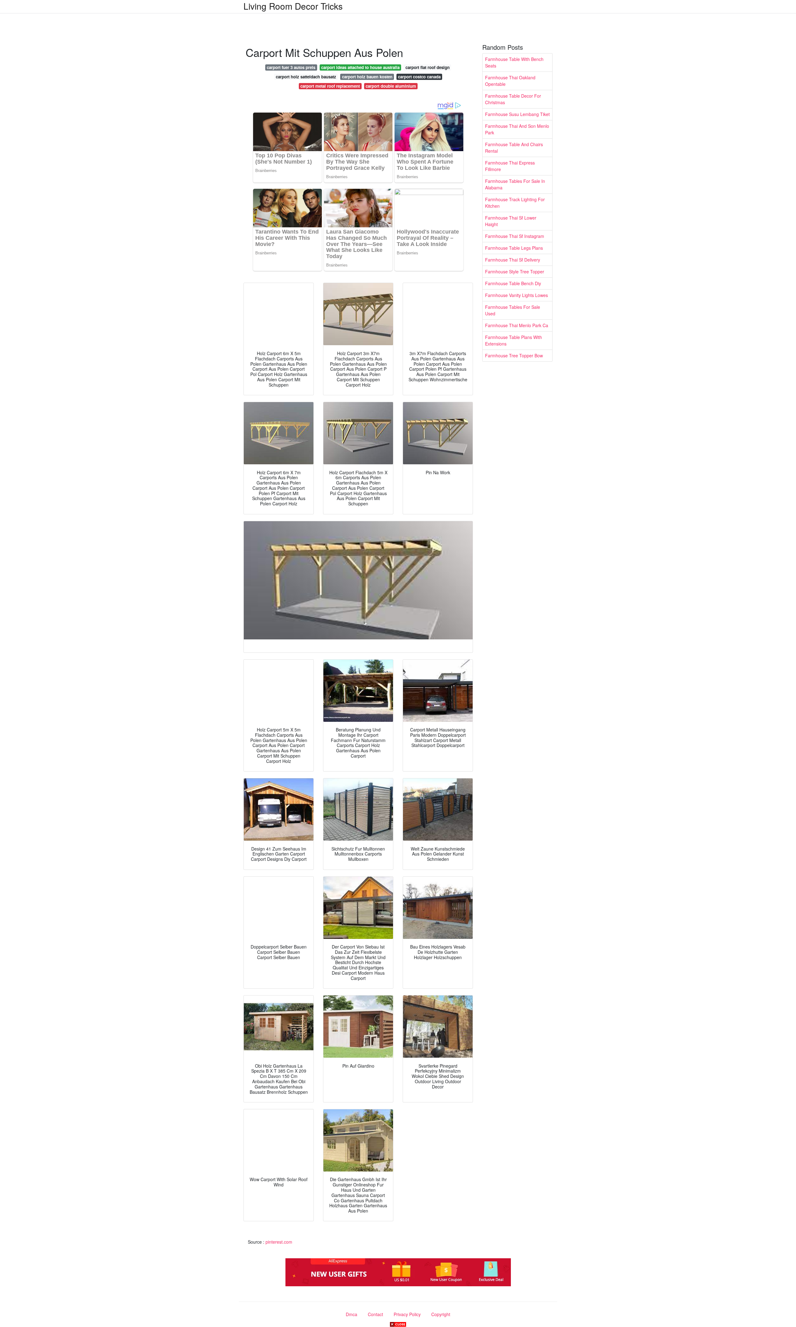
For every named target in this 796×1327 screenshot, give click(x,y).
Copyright (440, 1314)
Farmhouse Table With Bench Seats (514, 62)
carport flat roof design (427, 67)
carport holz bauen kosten (367, 77)
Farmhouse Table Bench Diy (513, 283)
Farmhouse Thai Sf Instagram (514, 236)
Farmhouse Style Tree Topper (514, 271)
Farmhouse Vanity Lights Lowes (516, 295)
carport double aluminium (391, 86)
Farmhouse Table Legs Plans (514, 248)
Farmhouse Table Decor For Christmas (513, 99)
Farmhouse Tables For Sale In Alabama (515, 184)
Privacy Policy (407, 1314)
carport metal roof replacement (330, 86)
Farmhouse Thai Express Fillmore (510, 166)
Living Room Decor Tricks (293, 6)
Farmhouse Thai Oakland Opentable (510, 80)
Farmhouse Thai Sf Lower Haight (510, 221)
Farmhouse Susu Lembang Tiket (517, 114)
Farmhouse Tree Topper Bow (514, 355)
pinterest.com (279, 1242)
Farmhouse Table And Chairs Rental (514, 147)
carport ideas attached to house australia (360, 67)
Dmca (351, 1314)
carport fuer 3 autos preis (291, 67)
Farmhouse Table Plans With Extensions (513, 340)
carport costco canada (419, 77)
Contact (375, 1314)
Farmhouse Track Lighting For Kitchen (515, 202)
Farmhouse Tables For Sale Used (512, 310)
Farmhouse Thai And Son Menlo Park (517, 129)
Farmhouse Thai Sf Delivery (512, 260)
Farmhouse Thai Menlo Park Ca (516, 325)
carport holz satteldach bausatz (306, 77)
